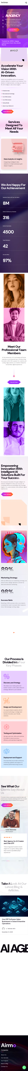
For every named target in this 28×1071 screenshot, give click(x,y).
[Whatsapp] (24, 1067)
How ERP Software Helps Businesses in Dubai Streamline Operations (13, 921)
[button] (3, 861)
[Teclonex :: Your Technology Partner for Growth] (4, 3)
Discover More (13, 30)
